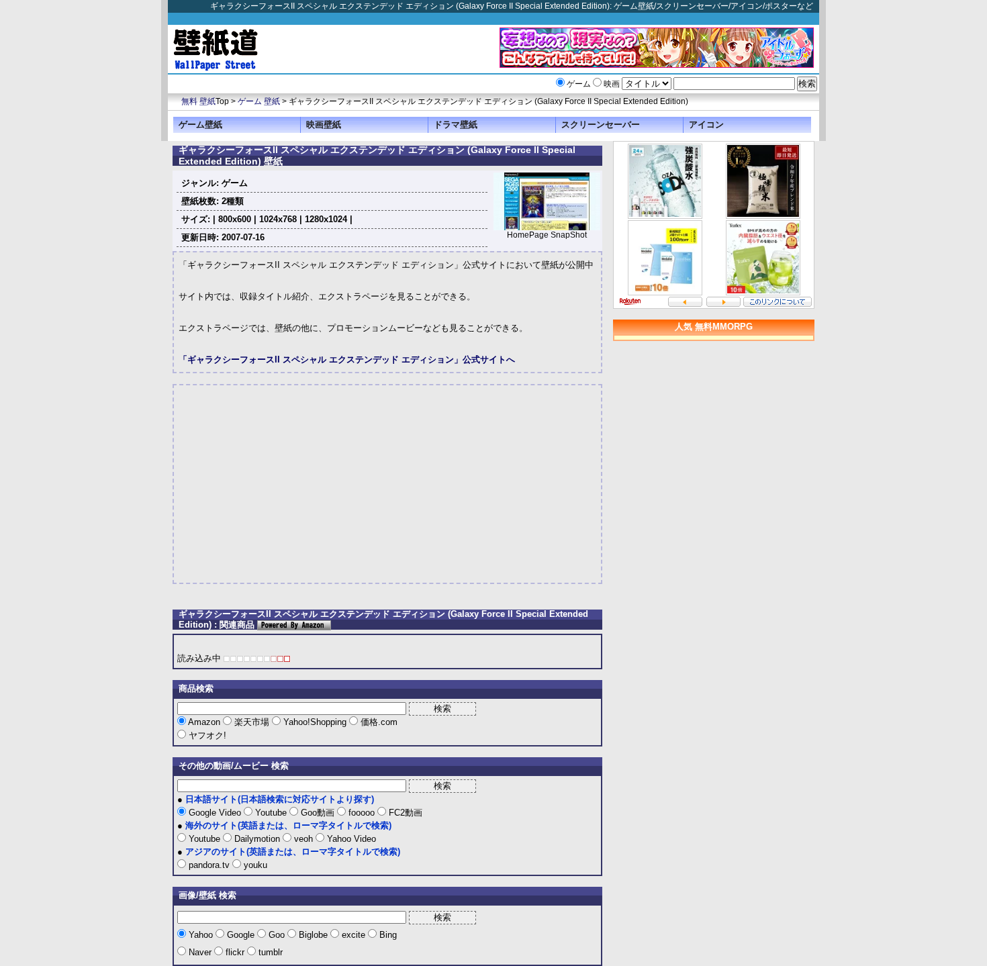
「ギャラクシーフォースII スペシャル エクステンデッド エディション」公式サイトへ (347, 359)
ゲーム (579, 84)
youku (254, 865)
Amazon (204, 722)
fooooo (361, 813)
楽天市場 (252, 722)
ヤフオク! (206, 735)
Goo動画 (317, 813)
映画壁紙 (323, 124)
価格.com (377, 722)
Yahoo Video (350, 839)
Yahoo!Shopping (315, 722)
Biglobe (313, 935)
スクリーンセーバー (600, 124)
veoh (303, 839)
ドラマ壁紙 (455, 124)
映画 (612, 84)
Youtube (270, 813)
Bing (387, 935)
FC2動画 (404, 813)
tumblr (269, 952)
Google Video (215, 813)
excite (353, 935)
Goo (276, 935)
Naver (200, 952)
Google (240, 935)
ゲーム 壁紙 (259, 101)
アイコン (706, 124)
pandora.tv (209, 865)
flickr (235, 952)
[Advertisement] (291, 484)
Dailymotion (257, 839)
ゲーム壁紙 (200, 124)
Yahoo (201, 935)
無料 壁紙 (198, 101)
